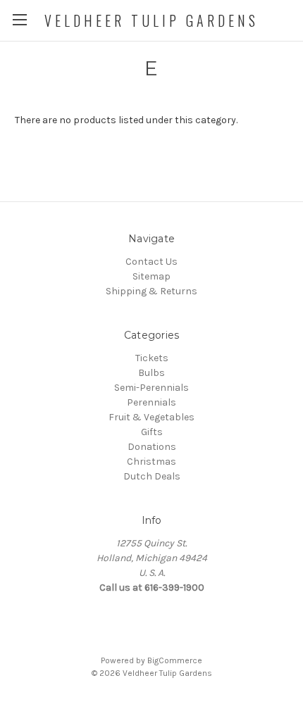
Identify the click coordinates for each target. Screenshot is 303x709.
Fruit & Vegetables (151, 417)
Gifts (152, 432)
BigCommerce (174, 660)
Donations (152, 447)
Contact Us (151, 262)
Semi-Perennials (151, 388)
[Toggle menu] (19, 19)
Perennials (151, 402)
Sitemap (151, 276)
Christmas (151, 462)
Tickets (151, 358)
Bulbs (151, 373)
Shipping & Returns (151, 291)
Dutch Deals (151, 476)
